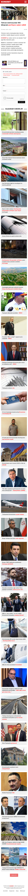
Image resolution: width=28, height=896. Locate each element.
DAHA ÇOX (14, 875)
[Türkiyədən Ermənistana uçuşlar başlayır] (14, 503)
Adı (4, 85)
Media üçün (22, 890)
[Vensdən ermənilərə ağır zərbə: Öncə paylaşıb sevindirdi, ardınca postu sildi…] (14, 576)
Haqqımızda (11, 890)
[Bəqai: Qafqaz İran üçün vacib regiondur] (14, 527)
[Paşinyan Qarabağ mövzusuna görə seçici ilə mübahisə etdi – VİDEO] (14, 351)
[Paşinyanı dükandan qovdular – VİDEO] (14, 301)
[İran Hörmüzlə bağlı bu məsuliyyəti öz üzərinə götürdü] (14, 172)
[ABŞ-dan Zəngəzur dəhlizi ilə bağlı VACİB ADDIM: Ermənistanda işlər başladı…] (14, 831)
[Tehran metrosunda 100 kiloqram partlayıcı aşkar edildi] (14, 13)
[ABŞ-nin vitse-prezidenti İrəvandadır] (14, 653)
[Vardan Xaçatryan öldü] (14, 781)
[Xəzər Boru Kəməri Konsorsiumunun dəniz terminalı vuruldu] (14, 146)
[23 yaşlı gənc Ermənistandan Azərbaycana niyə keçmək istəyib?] (14, 426)
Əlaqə (17, 890)
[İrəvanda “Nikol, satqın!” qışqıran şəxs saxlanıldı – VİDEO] (14, 325)
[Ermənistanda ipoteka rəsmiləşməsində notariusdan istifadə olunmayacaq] (14, 121)
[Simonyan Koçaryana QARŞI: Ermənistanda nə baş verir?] (14, 805)
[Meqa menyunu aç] (25, 2)
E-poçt (4, 90)
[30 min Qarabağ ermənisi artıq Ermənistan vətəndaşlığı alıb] (14, 401)
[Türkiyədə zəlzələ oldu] (14, 377)
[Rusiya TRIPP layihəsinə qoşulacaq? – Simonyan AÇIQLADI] (14, 551)
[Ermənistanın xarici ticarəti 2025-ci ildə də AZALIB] (14, 452)
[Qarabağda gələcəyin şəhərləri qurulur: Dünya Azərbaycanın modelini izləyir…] (14, 276)
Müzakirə (5, 77)
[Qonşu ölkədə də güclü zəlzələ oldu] (14, 225)
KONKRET (11, 885)
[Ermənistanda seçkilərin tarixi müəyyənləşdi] (14, 756)
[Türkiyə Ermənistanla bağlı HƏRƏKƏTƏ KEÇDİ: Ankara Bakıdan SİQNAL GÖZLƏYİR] (14, 856)
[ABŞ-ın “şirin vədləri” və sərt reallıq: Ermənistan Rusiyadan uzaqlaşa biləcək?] (14, 602)
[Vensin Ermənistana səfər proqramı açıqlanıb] (14, 732)
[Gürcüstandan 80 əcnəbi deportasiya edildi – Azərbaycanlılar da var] (14, 628)
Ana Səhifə (5, 890)
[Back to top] (24, 892)
